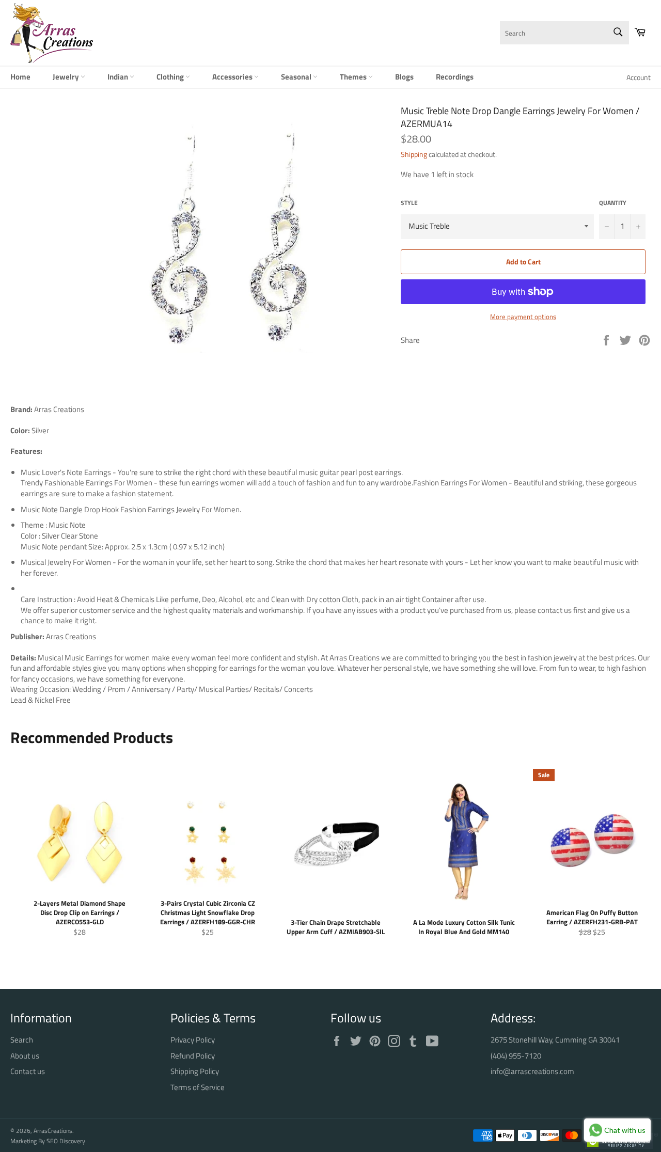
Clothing (170, 77)
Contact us (27, 1071)
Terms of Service (197, 1087)
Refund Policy (192, 1056)
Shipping (414, 154)
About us (24, 1056)
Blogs (404, 77)
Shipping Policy (194, 1071)
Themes (354, 77)
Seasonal (297, 77)
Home (20, 77)
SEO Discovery (65, 1141)
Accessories (233, 77)
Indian (118, 77)
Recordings (455, 77)
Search (21, 1040)
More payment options (523, 317)
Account (638, 77)
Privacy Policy (192, 1040)
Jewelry (67, 77)
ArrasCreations (53, 1130)
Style (409, 203)
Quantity (612, 203)
